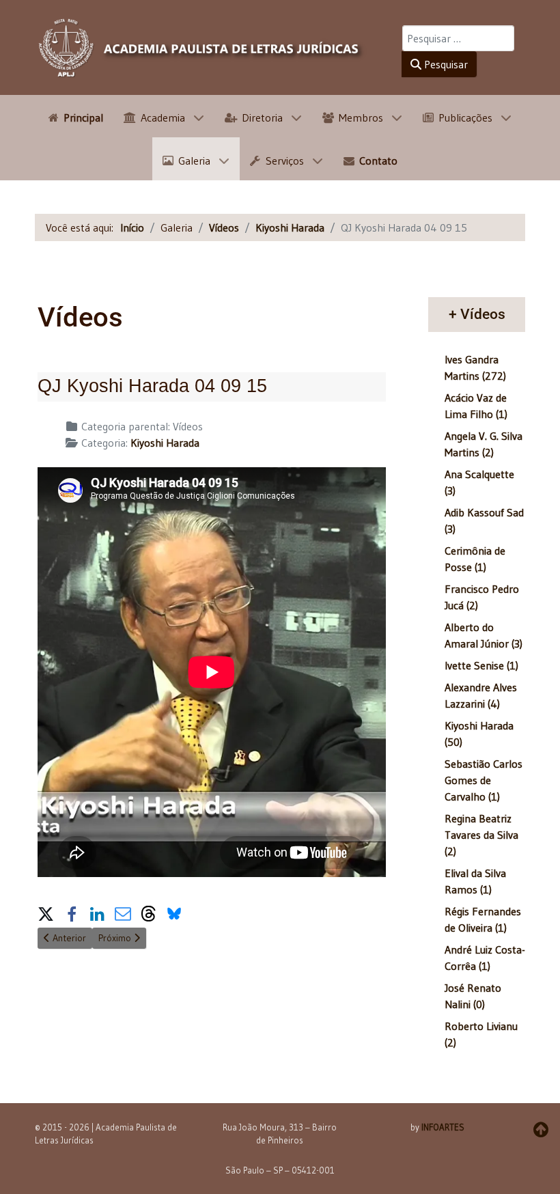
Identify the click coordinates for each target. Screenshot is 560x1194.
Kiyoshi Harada (164, 442)
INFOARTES (442, 1127)
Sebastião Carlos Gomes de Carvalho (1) (483, 780)
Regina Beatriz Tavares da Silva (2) (481, 834)
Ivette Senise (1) (481, 665)
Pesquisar (444, 64)
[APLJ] (201, 47)
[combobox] (458, 38)
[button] (46, 911)
